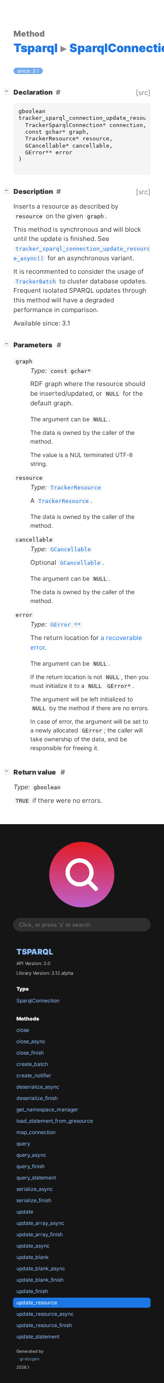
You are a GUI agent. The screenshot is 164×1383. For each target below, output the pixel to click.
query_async (31, 1155)
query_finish (30, 1166)
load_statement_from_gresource (54, 1121)
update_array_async (40, 1223)
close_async (30, 1041)
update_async (33, 1246)
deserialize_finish (37, 1098)
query (23, 1143)
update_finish (32, 1291)
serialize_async (34, 1189)
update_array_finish (39, 1234)
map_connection (36, 1132)
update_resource (36, 1302)
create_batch (32, 1064)
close (22, 1030)
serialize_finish (33, 1200)
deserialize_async (37, 1087)
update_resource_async (45, 1314)
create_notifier (33, 1075)
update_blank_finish (39, 1280)
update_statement (37, 1336)
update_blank (32, 1257)
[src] (143, 92)
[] (8, 91)
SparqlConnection (37, 1000)
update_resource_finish (44, 1325)
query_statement (36, 1177)
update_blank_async (40, 1268)
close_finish (30, 1053)
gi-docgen (30, 1359)
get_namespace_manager (47, 1109)
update (24, 1211)
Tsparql (34, 951)
